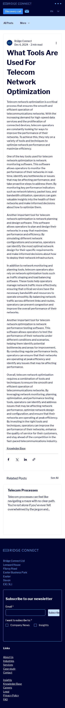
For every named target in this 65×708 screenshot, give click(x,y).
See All (54, 477)
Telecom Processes (23, 490)
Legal (6, 691)
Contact (7, 672)
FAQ (5, 699)
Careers (7, 687)
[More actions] (56, 43)
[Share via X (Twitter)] (17, 459)
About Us (8, 657)
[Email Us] (27, 11)
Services (8, 664)
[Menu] (58, 3)
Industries (8, 660)
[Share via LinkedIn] (25, 459)
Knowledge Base (16, 448)
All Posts (8, 22)
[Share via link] (34, 459)
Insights (7, 680)
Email (10, 606)
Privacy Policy (11, 695)
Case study (9, 668)
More (23, 22)
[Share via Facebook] (8, 459)
